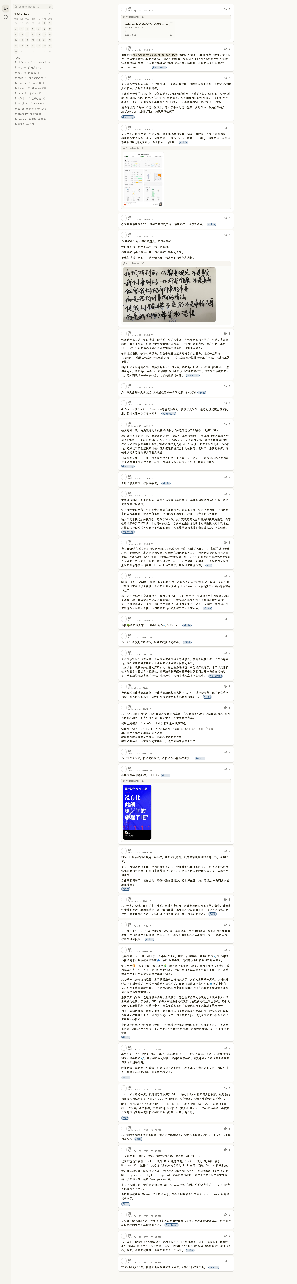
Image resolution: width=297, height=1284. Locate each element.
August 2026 (21, 13)
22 (44, 40)
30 (50, 46)
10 (16, 34)
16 (50, 34)
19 (27, 40)
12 (27, 34)
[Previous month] (44, 13)
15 (44, 34)
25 (21, 46)
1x (171, 35)
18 (21, 40)
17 (16, 40)
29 (44, 46)
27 (33, 46)
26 (27, 46)
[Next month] (49, 13)
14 (38, 34)
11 (21, 34)
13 (33, 34)
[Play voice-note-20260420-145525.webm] (171, 24)
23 (50, 40)
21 (38, 40)
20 (33, 40)
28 (38, 46)
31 (16, 51)
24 (16, 46)
